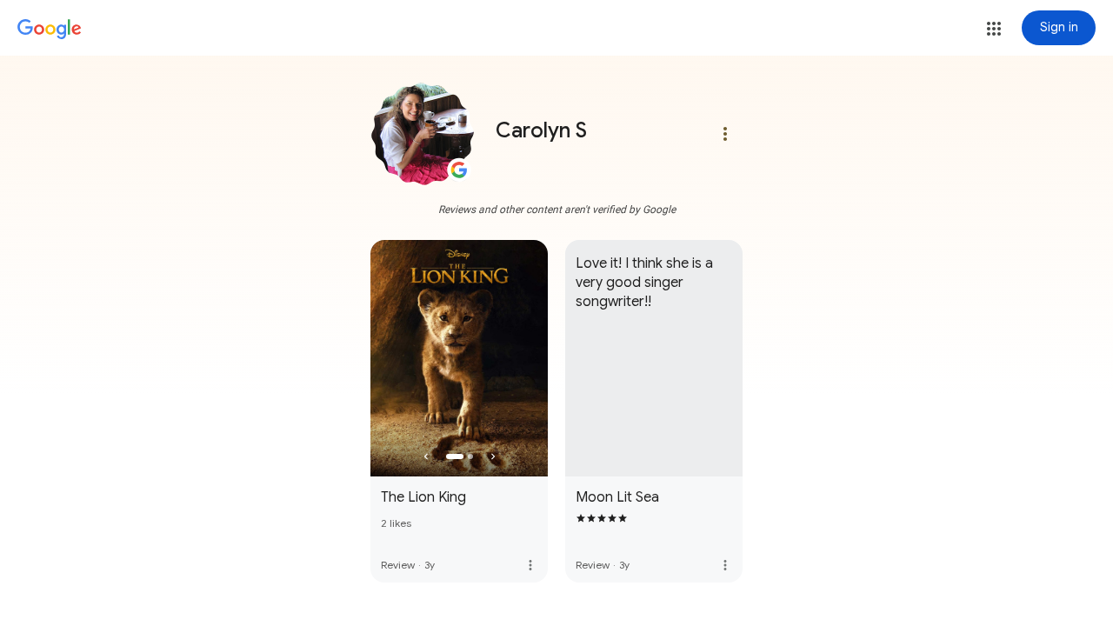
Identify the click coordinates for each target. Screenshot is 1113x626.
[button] (993, 28)
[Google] (49, 29)
